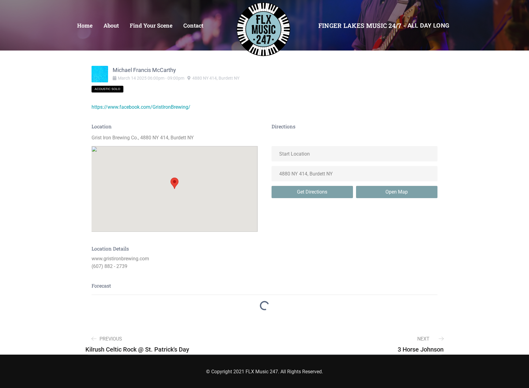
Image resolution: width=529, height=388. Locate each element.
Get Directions (312, 192)
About (111, 25)
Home (84, 25)
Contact (193, 25)
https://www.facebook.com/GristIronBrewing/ (141, 107)
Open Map (396, 192)
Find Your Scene (151, 25)
